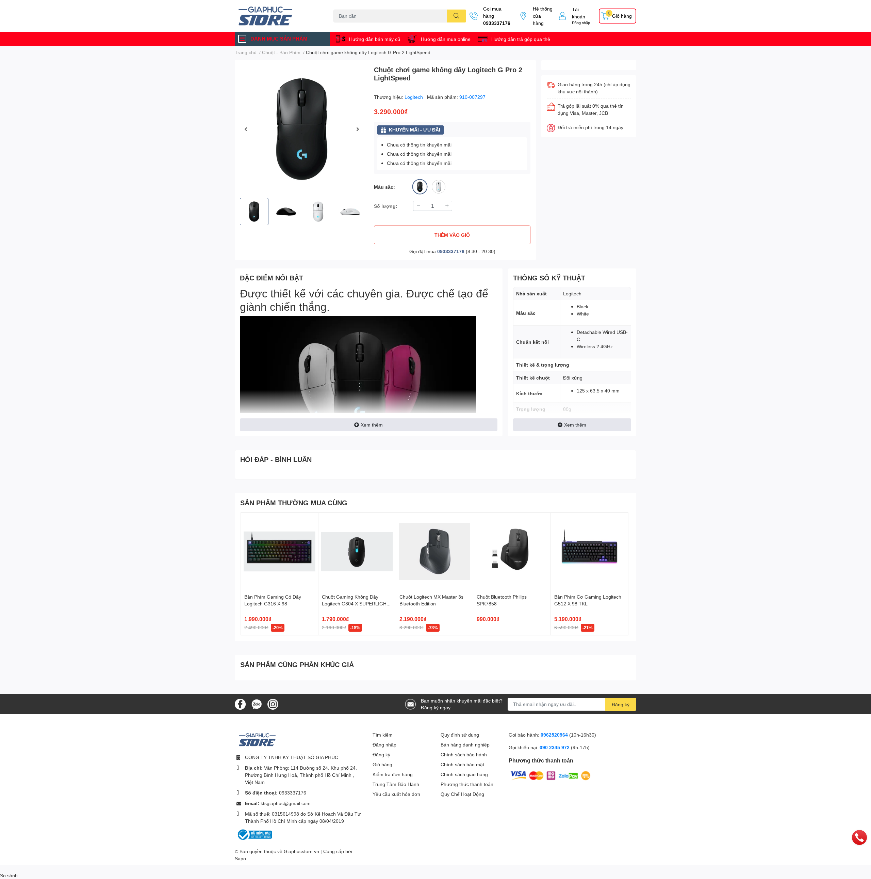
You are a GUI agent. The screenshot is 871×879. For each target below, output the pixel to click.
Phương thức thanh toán (467, 784)
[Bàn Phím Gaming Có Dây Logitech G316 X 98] (279, 551)
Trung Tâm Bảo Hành (396, 784)
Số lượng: (385, 206)
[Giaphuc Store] (277, 15)
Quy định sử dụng (460, 735)
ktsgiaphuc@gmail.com (286, 803)
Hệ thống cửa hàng (543, 16)
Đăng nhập (581, 22)
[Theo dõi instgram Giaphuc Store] (272, 703)
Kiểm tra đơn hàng (393, 774)
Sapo (240, 858)
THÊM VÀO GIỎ (452, 235)
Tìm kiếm (383, 735)
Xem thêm (372, 425)
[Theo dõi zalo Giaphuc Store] (256, 703)
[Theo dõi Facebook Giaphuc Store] (240, 703)
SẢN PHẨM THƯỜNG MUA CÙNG (293, 502)
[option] (301, 128)
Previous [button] (245, 129)
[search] (456, 16)
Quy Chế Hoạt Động (462, 794)
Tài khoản (578, 12)
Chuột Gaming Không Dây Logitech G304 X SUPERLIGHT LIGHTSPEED (356, 603)
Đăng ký (620, 704)
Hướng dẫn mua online (446, 39)
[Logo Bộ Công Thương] (254, 834)
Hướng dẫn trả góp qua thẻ (520, 39)
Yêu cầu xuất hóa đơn (396, 794)
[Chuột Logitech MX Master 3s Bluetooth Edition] (435, 551)
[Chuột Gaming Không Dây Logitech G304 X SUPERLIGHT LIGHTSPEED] (357, 551)
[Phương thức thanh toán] (550, 775)
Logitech (414, 97)
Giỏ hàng (382, 764)
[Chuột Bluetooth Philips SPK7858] (512, 551)
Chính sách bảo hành (464, 754)
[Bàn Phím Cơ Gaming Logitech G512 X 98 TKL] (589, 551)
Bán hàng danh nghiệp (465, 744)
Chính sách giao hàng (464, 774)
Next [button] (357, 129)
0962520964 (555, 735)
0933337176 (496, 23)
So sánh (9, 875)
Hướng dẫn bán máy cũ (374, 39)
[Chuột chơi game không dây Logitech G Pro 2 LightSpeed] (301, 128)
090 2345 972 (555, 747)
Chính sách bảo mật (462, 764)
